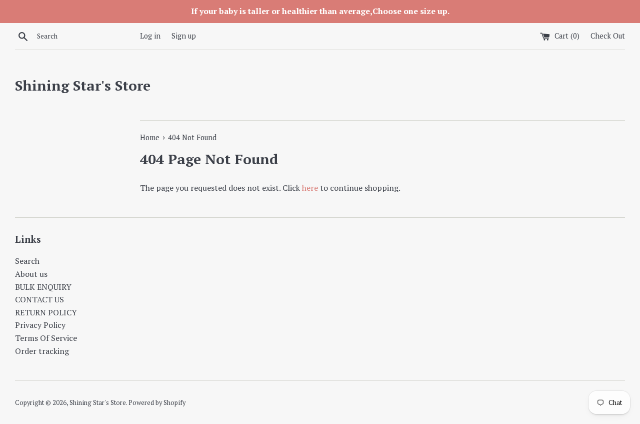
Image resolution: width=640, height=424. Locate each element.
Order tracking (42, 350)
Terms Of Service (46, 337)
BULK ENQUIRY (43, 286)
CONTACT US (39, 299)
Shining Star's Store (82, 85)
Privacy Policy (40, 324)
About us (31, 273)
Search (27, 260)
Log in (150, 36)
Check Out (607, 36)
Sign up (184, 36)
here (310, 187)
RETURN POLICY (46, 312)
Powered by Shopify (157, 402)
